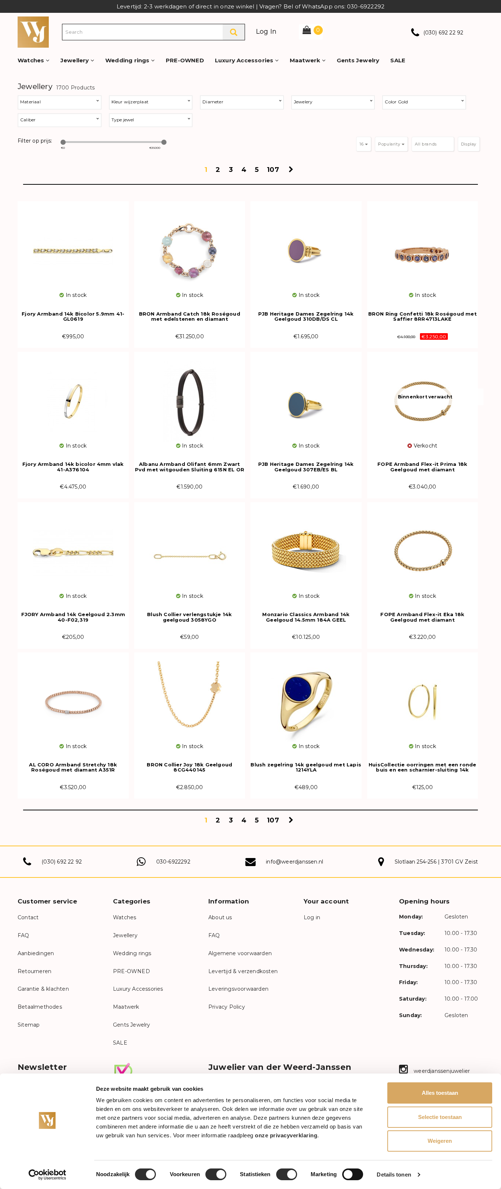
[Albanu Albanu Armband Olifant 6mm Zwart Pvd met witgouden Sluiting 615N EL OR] (189, 397)
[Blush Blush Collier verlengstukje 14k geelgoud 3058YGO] (189, 547)
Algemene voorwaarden (240, 953)
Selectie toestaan (440, 1117)
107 (273, 170)
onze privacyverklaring (286, 1135)
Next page (292, 172)
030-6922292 (173, 861)
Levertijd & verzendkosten (243, 971)
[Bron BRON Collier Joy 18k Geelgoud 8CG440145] (189, 697)
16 (362, 144)
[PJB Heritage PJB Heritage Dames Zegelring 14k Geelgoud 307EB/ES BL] (306, 397)
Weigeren (440, 1141)
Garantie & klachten (43, 989)
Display (468, 144)
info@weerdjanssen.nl (294, 861)
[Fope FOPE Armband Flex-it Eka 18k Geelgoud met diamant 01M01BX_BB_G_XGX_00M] (422, 547)
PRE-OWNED (185, 60)
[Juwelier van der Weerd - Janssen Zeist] (33, 31)
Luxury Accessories (245, 60)
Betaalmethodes (40, 1007)
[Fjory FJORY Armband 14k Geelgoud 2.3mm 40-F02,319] (73, 547)
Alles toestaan (440, 1093)
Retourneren (34, 971)
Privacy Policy (226, 1007)
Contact (28, 917)
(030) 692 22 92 (443, 32)
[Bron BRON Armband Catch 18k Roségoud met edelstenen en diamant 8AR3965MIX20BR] (189, 246)
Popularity (390, 144)
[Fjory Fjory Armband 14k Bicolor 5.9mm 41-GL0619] (73, 246)
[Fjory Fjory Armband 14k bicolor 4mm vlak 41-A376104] (73, 397)
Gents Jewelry (358, 60)
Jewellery (76, 60)
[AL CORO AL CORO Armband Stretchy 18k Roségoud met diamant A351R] (73, 697)
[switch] (215, 1174)
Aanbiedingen (36, 953)
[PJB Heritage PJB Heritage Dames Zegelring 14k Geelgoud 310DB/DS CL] (306, 246)
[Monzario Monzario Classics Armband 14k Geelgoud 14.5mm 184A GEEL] (306, 547)
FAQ (23, 935)
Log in (312, 917)
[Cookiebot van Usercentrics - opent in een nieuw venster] (47, 1174)
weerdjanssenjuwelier (441, 1071)
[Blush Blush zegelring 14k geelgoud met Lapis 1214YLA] (306, 697)
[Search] (234, 32)
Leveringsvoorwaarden (238, 989)
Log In (266, 31)
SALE (397, 60)
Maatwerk (306, 60)
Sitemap (29, 1024)
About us (220, 917)
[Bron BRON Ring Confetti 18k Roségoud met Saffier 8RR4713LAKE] (422, 246)
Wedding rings (128, 60)
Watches (32, 60)
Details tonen (394, 1174)
